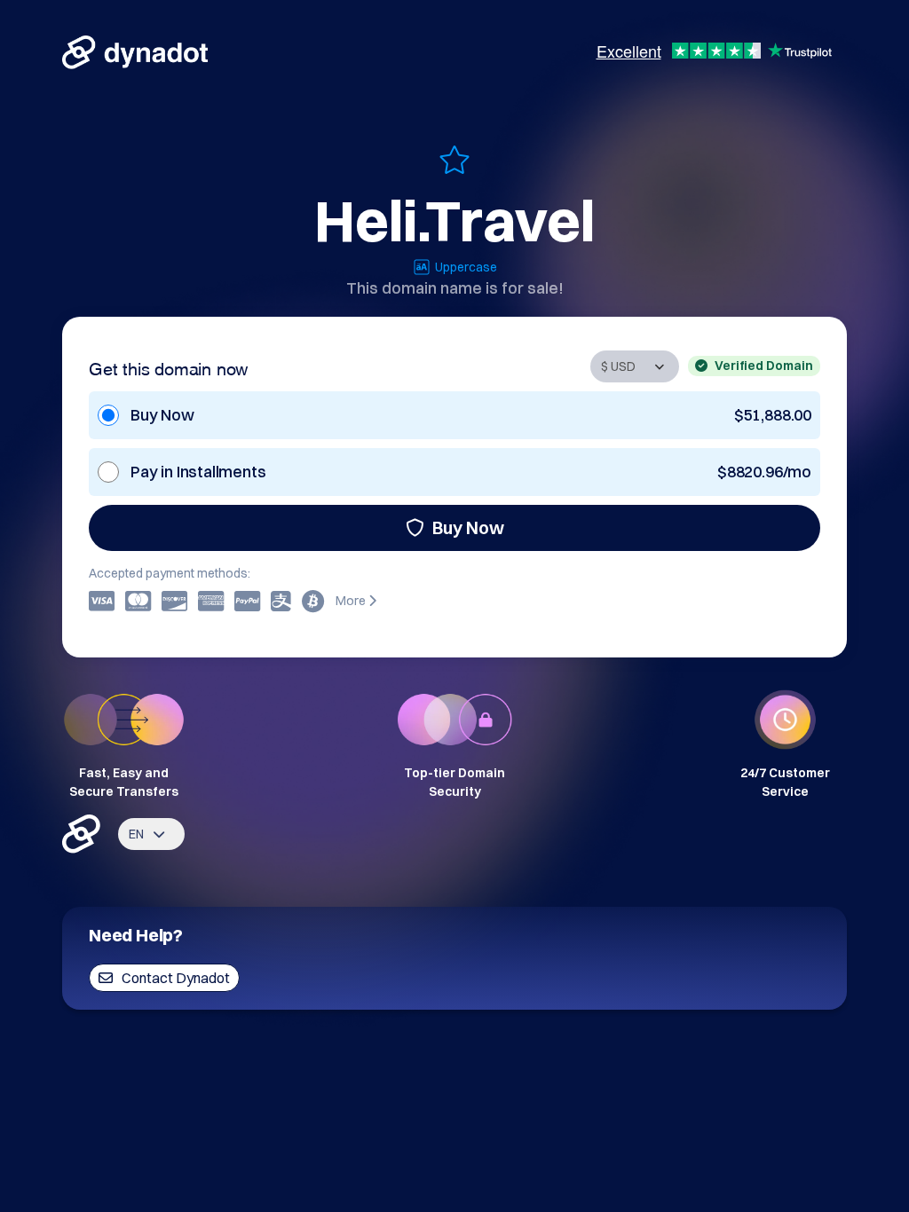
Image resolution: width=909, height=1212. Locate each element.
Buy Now (468, 527)
